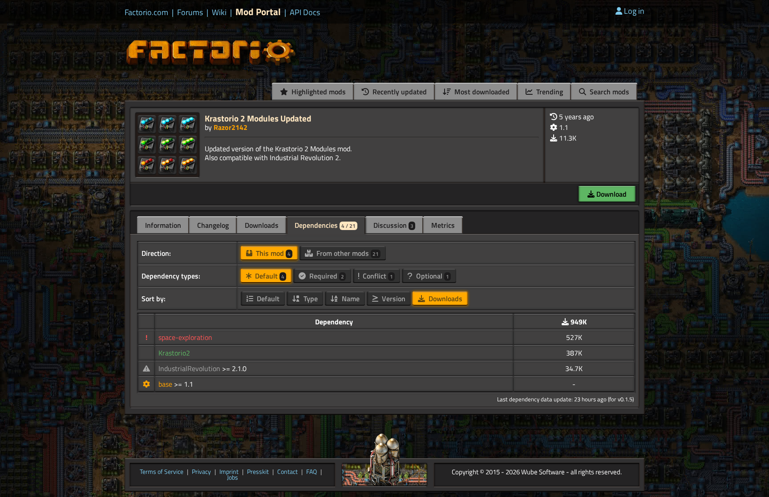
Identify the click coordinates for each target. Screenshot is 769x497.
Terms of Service (161, 472)
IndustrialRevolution (190, 368)
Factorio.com (146, 12)
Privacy (201, 472)
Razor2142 (230, 127)
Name (350, 298)
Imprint (229, 472)
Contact (287, 472)
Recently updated (399, 91)
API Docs (305, 12)
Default (268, 276)
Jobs (232, 478)
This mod (272, 253)
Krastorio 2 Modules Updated (258, 118)
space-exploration (185, 337)
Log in (634, 11)
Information (163, 225)
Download (611, 194)
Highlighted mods (318, 91)
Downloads (262, 225)
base (166, 384)
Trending (548, 91)
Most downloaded (481, 91)
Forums (190, 12)
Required (326, 276)
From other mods (347, 253)
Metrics (443, 225)
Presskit (258, 472)
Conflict (377, 276)
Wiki (219, 12)
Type (310, 298)
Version (392, 298)
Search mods (608, 91)
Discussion (393, 225)
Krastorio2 (174, 352)
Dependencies (325, 225)
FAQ (311, 472)
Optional (431, 276)
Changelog (213, 225)
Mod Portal (258, 11)
